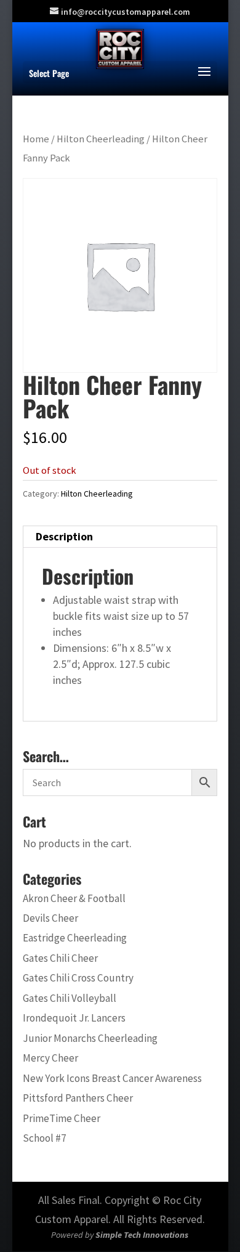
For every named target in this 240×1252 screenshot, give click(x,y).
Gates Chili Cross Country (78, 978)
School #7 (44, 1138)
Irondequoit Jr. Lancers (74, 1018)
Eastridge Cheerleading (75, 938)
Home (36, 138)
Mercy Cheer (50, 1058)
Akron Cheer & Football (74, 898)
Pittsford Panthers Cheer (78, 1098)
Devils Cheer (50, 918)
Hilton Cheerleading (101, 138)
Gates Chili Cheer (60, 958)
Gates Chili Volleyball (69, 998)
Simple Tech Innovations (141, 1234)
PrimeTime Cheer (61, 1118)
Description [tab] (64, 536)
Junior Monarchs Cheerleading (90, 1038)
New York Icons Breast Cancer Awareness (112, 1078)
